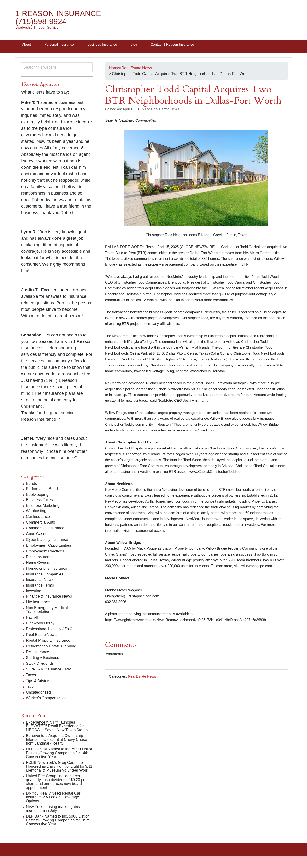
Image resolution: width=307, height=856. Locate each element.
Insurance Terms (40, 585)
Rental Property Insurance (48, 640)
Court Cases (36, 534)
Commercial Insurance (45, 528)
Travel (31, 686)
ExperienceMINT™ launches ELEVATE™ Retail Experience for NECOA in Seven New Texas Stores (57, 726)
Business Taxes (39, 500)
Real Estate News (142, 676)
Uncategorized (38, 692)
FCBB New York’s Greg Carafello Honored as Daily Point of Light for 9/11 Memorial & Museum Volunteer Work (59, 766)
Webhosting (36, 511)
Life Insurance (38, 602)
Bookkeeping (37, 494)
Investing (33, 591)
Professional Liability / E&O (49, 629)
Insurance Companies (44, 574)
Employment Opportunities (48, 545)
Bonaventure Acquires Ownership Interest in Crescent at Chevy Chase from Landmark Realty (56, 739)
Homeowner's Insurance (46, 568)
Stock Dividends (40, 663)
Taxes (31, 675)
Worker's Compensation (46, 698)
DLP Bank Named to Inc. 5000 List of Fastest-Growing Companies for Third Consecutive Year (58, 820)
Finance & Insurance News (49, 596)
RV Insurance (37, 652)
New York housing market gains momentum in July (53, 809)
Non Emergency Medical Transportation (47, 610)
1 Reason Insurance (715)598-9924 (58, 17)
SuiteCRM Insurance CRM (48, 669)
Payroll (32, 617)
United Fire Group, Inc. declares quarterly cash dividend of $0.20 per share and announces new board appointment (56, 782)
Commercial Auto (40, 522)
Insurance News (39, 579)
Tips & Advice (37, 681)
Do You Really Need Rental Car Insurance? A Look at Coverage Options (53, 797)
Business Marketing (42, 505)
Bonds (31, 483)
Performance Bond (42, 489)
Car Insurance (38, 517)
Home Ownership (41, 563)
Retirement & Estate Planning (51, 646)
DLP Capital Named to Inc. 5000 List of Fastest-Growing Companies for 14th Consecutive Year (59, 753)
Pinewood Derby (40, 623)
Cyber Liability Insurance (47, 540)
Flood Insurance (39, 557)
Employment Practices (45, 551)
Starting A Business (42, 658)
